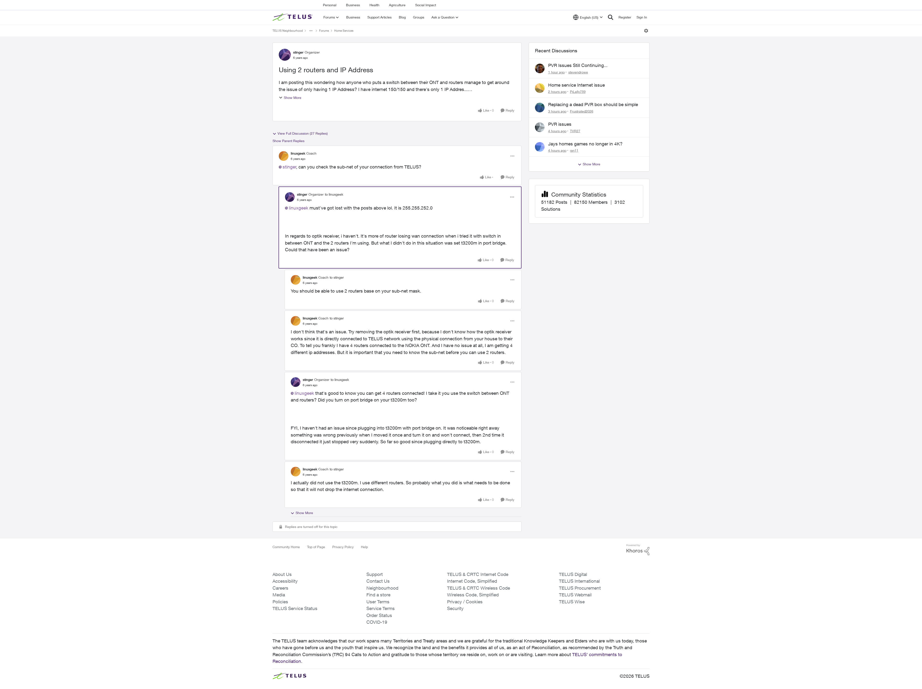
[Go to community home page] (293, 17)
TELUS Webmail (575, 594)
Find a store (378, 594)
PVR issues (559, 124)
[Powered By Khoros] (637, 549)
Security (455, 608)
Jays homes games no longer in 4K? (585, 143)
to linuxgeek (334, 194)
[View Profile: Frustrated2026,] (540, 107)
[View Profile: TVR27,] (540, 127)
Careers (280, 588)
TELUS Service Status (295, 608)
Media (279, 594)
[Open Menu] (646, 30)
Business (353, 5)
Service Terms (380, 608)
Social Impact (425, 5)
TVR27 (575, 131)
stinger (298, 52)
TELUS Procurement (580, 588)
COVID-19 (376, 622)
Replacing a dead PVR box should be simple (593, 104)
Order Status (379, 615)
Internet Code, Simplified (472, 581)
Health (374, 5)
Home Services (343, 30)
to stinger (337, 277)
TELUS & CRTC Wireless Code (478, 588)
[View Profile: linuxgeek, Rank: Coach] (283, 156)
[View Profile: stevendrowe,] (540, 68)
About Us (282, 574)
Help (364, 547)
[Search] (610, 17)
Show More (292, 98)
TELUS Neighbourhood (288, 30)
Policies (280, 601)
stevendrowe (578, 72)
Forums (324, 30)
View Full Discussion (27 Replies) (303, 133)
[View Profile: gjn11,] (540, 147)
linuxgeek (298, 153)
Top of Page (316, 547)
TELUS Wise (572, 601)
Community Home (286, 547)
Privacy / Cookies (465, 601)
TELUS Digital (573, 574)
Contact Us (378, 581)
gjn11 (574, 150)
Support (374, 574)
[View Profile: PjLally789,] (540, 88)
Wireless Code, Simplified (473, 594)
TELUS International (579, 581)
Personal (329, 5)
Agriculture (397, 5)
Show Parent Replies (288, 141)
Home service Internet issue (576, 85)
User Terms (377, 601)
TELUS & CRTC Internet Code (477, 574)
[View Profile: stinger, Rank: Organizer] (285, 55)
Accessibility (285, 581)
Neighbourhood (382, 588)
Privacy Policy (343, 547)
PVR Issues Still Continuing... (577, 65)
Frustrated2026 (581, 111)
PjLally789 (578, 92)
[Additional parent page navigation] (311, 30)
